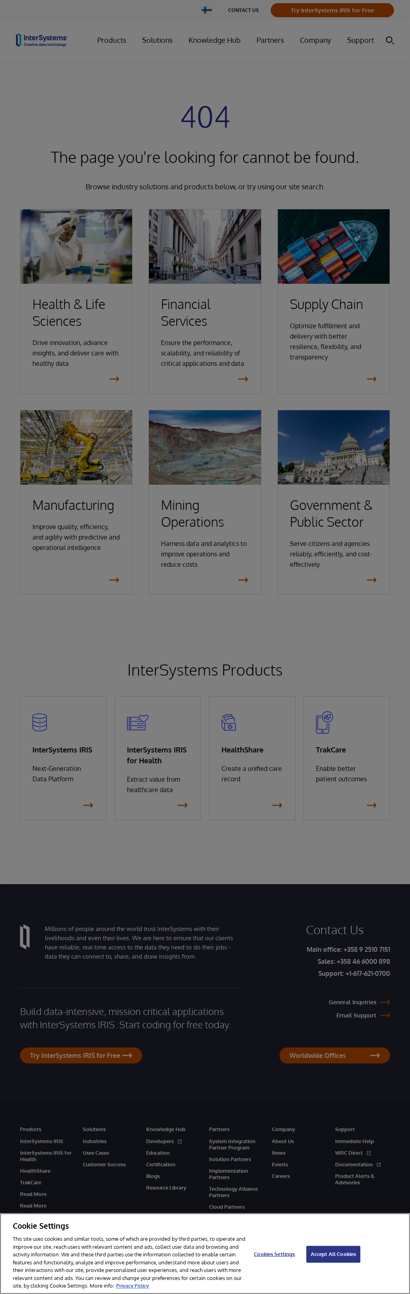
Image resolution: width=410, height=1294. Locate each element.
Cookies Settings (274, 1254)
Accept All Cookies (333, 1254)
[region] (205, 1253)
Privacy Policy (132, 1285)
